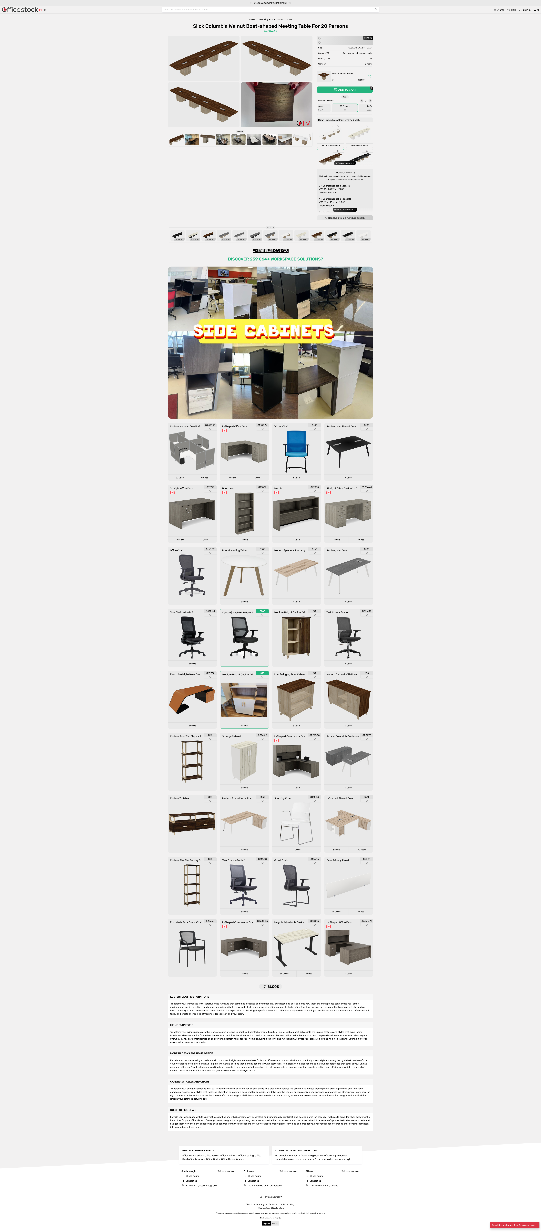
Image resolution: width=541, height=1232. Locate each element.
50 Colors (180, 478)
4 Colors (348, 478)
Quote (282, 1204)
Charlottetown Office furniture (271, 1208)
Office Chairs (213, 1159)
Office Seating (246, 1155)
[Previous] (361, 100)
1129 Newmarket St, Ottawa (323, 1185)
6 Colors (296, 478)
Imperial (266, 1223)
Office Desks (228, 1159)
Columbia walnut (335, 189)
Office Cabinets (228, 1155)
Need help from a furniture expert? (346, 218)
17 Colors (297, 850)
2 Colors (232, 478)
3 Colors (192, 664)
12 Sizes (204, 478)
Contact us (191, 1180)
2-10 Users (361, 850)
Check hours (192, 1176)
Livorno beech (335, 202)
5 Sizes (361, 912)
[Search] (376, 9)
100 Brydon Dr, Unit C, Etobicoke (264, 1185)
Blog (292, 1204)
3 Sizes (204, 540)
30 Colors (284, 973)
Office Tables (212, 1155)
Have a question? (272, 1197)
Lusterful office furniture (189, 996)
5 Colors (244, 602)
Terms (272, 1204)
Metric (275, 1223)
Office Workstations (193, 1155)
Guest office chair (183, 1110)
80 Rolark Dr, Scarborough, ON (201, 1185)
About (249, 1204)
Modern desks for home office (191, 1053)
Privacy (260, 1204)
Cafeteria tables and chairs (190, 1081)
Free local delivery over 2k (272, 3)
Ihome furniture (181, 1025)
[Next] (370, 100)
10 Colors (336, 912)
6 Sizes (256, 478)
